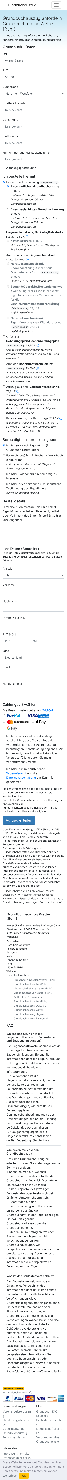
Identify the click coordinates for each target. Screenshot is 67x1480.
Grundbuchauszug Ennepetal (31, 1018)
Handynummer (12, 683)
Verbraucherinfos (47, 1437)
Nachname (10, 601)
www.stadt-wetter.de (18, 974)
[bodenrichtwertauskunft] (37, 368)
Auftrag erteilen (19, 820)
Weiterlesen (10, 1475)
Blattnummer (11, 136)
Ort (5, 54)
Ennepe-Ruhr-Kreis (17, 959)
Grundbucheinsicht (48, 1441)
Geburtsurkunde (13, 1428)
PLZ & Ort (9, 634)
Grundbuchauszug (21, 5)
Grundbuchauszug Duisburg (30, 1005)
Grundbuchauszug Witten (28, 1009)
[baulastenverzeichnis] (17, 391)
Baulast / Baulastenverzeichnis (49, 1420)
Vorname (9, 585)
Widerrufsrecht (16, 773)
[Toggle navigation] (56, 5)
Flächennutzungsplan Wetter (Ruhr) (34, 979)
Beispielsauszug (49, 182)
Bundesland (10, 87)
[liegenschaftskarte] (27, 236)
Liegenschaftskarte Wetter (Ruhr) (33, 988)
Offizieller (32, 341)
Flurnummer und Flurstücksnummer (26, 152)
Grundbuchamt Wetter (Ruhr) (30, 984)
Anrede (7, 568)
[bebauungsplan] (37, 345)
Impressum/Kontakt (16, 1453)
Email (6, 667)
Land (6, 651)
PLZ (5, 70)
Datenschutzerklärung (21, 777)
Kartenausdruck (26, 241)
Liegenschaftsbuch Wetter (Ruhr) (33, 992)
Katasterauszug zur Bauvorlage (32, 418)
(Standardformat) (37, 322)
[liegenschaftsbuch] (27, 259)
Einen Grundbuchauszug (31, 182)
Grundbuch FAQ (46, 1411)
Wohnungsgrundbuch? (21, 168)
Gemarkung (10, 119)
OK (24, 1475)
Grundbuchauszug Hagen (29, 1014)
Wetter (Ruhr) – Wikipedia (28, 996)
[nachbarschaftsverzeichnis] (60, 418)
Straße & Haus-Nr (14, 103)
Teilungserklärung (14, 1437)
